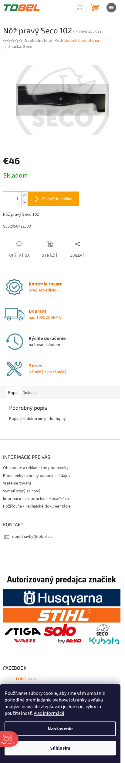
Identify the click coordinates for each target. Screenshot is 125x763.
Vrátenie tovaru (17, 483)
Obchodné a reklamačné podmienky (36, 468)
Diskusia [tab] (30, 393)
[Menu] (111, 8)
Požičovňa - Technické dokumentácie (37, 506)
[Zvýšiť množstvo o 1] (25, 195)
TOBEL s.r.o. (26, 679)
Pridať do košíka (57, 198)
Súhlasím (60, 748)
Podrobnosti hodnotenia (77, 41)
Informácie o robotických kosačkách (36, 499)
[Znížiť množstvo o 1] (25, 202)
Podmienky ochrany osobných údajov (37, 476)
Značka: (20, 47)
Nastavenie (60, 728)
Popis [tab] (13, 393)
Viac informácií (49, 713)
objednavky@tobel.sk (32, 537)
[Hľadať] (79, 8)
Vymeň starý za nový (21, 491)
